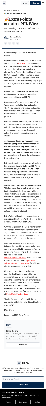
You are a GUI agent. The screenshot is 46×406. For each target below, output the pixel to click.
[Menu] (43, 2)
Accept (8, 402)
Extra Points (23, 63)
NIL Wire (7, 11)
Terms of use (27, 395)
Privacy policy (14, 395)
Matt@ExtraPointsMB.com (17, 294)
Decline (37, 402)
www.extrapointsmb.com (15, 257)
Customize (23, 402)
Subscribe (35, 3)
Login (25, 3)
